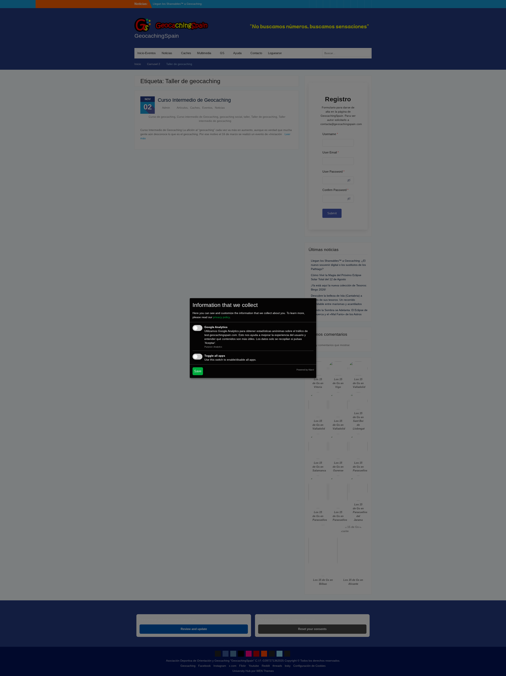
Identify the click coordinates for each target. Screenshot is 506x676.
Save (197, 371)
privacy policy (221, 317)
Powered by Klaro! (305, 370)
